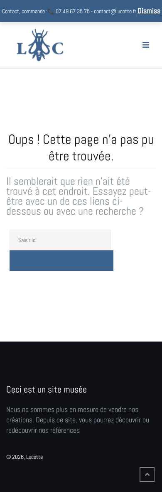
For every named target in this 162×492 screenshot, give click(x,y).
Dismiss (148, 10)
